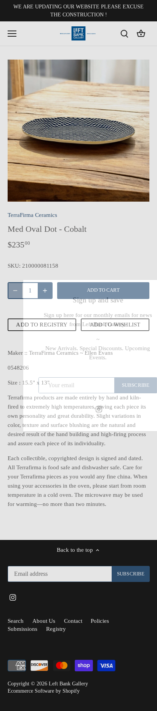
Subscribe (116, 385)
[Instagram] (79, 409)
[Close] (142, 290)
